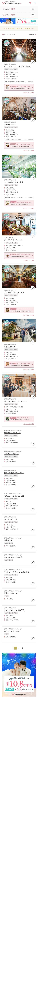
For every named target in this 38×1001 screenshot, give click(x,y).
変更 (33, 9)
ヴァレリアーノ (10, 124)
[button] (33, 50)
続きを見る (30, 81)
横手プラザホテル (10, 593)
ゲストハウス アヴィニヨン (14, 473)
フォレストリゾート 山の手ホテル (16, 572)
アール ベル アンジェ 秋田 (13, 182)
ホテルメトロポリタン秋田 (14, 496)
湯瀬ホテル (8, 540)
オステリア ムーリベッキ (13, 240)
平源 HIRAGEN (9, 347)
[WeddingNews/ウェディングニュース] (9, 3)
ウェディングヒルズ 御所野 (14, 610)
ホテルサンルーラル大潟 (13, 557)
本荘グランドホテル (11, 631)
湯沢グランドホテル (11, 454)
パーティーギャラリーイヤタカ (15, 401)
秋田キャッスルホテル (12, 433)
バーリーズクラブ (10, 519)
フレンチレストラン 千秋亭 (14, 292)
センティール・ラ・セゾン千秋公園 (17, 66)
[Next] (22, 648)
